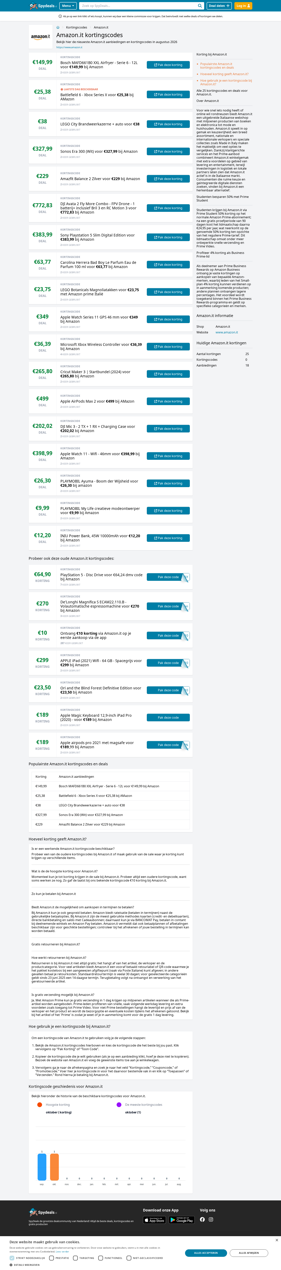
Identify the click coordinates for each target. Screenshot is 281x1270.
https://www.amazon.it (69, 47)
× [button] (276, 1240)
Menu (66, 6)
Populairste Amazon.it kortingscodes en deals (217, 66)
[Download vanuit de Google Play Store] (182, 1220)
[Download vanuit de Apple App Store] (154, 1220)
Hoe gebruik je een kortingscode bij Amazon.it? (226, 82)
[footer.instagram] (211, 1219)
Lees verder (62, 1251)
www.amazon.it (227, 332)
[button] (94, 1265)
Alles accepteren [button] (206, 1253)
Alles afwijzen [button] (249, 1253)
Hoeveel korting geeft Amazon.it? (224, 74)
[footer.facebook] (202, 1219)
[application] (111, 1154)
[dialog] (140, 1253)
